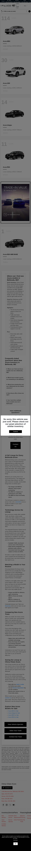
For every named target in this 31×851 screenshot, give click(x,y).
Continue (15, 431)
